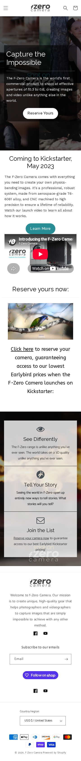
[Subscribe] (66, 659)
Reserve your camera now (31, 538)
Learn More (40, 228)
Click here (22, 349)
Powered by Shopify (54, 753)
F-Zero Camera (33, 753)
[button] (6, 8)
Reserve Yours (40, 113)
